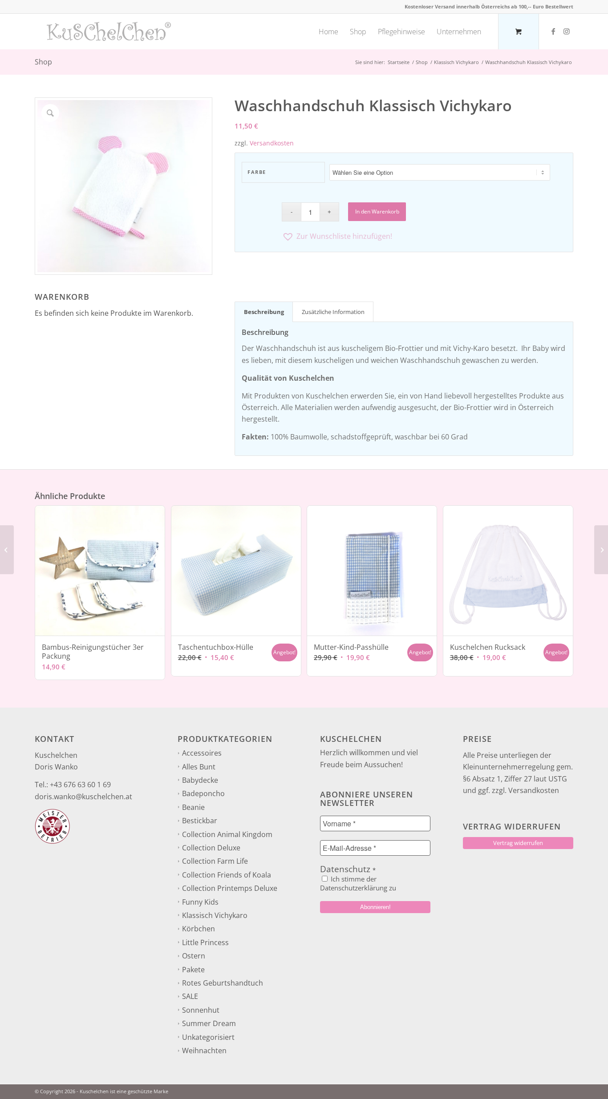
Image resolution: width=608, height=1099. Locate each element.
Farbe (256, 172)
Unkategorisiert (208, 1037)
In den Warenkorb (377, 211)
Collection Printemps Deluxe (229, 888)
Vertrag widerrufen (518, 843)
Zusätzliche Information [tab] (333, 312)
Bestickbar (199, 820)
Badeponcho (203, 793)
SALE (190, 996)
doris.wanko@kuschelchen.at (83, 796)
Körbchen (198, 929)
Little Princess (205, 942)
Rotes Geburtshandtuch (222, 983)
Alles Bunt (198, 767)
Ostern (193, 956)
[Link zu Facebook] (553, 31)
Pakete (193, 969)
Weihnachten (204, 1050)
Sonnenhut (200, 1010)
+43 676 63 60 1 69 (80, 784)
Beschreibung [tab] (264, 312)
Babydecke (200, 780)
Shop (43, 62)
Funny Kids (200, 902)
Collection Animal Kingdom (227, 834)
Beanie (193, 807)
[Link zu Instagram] (566, 31)
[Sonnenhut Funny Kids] (7, 549)
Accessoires (202, 753)
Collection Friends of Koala (226, 875)
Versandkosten (272, 143)
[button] (424, 236)
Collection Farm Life (215, 861)
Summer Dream (209, 1023)
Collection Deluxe (211, 848)
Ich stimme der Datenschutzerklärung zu (358, 883)
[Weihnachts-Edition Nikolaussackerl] (601, 549)
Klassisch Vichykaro (214, 915)
